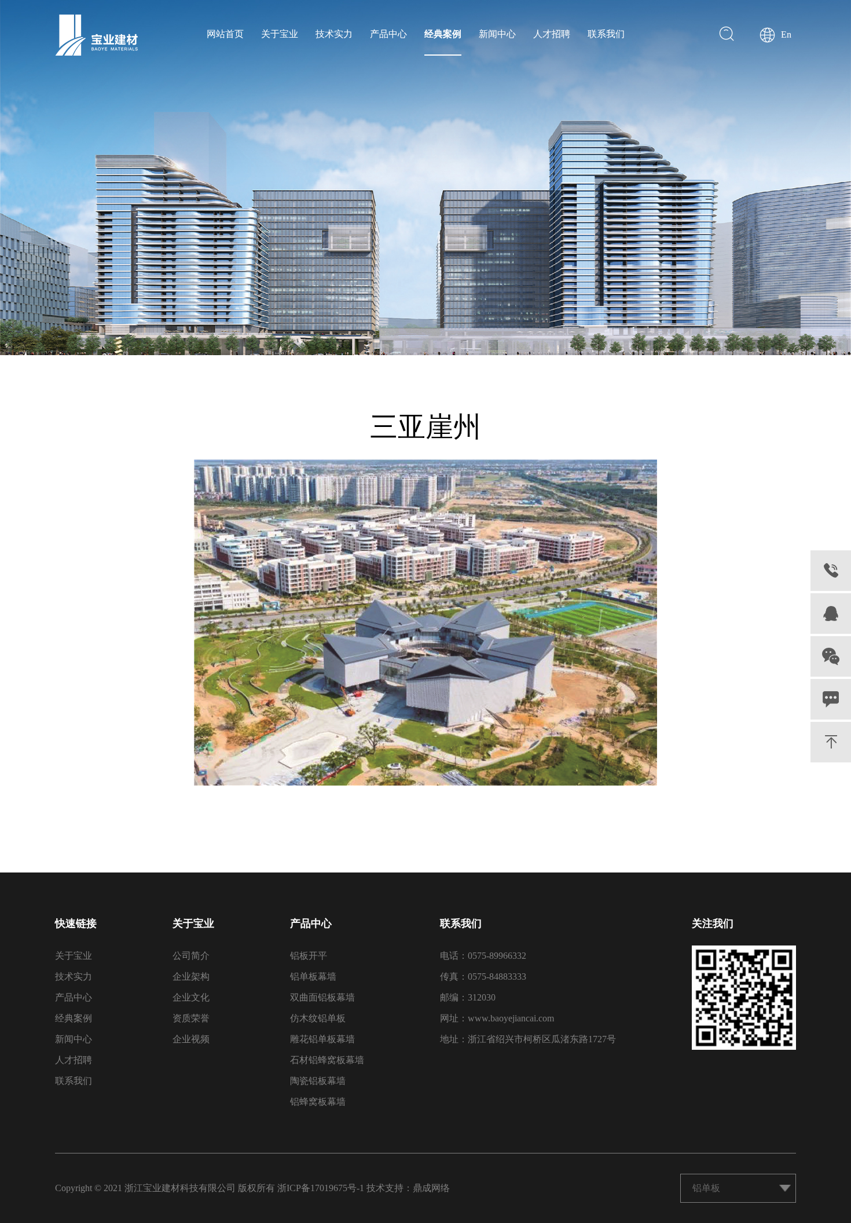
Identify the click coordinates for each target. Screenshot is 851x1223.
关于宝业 (279, 34)
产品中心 (388, 34)
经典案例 (442, 34)
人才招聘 (551, 34)
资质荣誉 (191, 1018)
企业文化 (191, 997)
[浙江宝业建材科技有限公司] (96, 35)
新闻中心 (497, 34)
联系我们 (606, 34)
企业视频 (191, 1039)
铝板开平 (308, 956)
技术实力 (334, 34)
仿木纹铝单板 (318, 1018)
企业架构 (191, 976)
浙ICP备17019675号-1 (320, 1188)
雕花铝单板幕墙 (322, 1039)
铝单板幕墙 (313, 976)
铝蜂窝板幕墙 (318, 1102)
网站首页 (225, 34)
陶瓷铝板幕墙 (318, 1081)
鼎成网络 (431, 1188)
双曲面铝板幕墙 (322, 997)
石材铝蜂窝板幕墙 (327, 1060)
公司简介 (191, 956)
